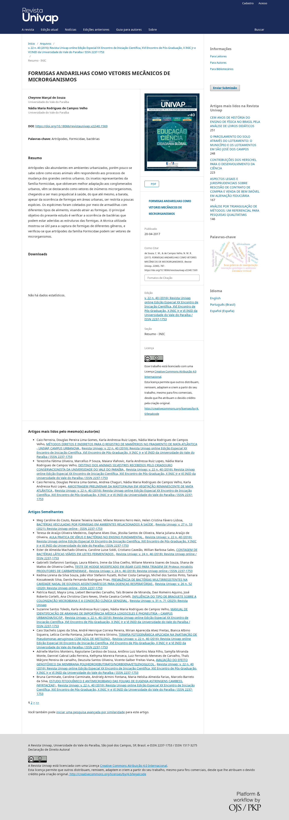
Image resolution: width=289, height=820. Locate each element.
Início (31, 43)
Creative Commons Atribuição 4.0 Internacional (133, 766)
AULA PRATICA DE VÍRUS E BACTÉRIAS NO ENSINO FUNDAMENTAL (96, 537)
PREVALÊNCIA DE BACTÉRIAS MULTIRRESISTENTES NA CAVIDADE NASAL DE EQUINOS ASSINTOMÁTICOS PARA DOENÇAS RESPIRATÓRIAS (112, 582)
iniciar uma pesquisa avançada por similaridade (90, 712)
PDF (153, 184)
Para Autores (218, 62)
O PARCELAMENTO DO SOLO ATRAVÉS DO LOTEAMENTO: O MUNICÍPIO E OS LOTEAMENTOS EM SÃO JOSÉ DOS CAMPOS (233, 142)
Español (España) (222, 311)
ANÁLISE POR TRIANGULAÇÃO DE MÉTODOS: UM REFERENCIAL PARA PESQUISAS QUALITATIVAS (234, 210)
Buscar (259, 29)
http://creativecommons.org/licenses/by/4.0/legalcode (107, 774)
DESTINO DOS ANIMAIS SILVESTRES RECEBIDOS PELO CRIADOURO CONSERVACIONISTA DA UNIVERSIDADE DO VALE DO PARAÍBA (104, 467)
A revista (28, 29)
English (215, 298)
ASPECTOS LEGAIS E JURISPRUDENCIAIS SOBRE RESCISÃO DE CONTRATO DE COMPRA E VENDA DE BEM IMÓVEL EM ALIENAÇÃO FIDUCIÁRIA (234, 187)
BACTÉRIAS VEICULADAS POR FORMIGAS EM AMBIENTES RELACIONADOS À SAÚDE (95, 524)
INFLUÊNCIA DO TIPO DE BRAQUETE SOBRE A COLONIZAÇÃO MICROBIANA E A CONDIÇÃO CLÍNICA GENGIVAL (116, 598)
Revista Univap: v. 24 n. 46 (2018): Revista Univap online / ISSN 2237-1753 (141, 571)
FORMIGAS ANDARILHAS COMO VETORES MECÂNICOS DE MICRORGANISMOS (170, 207)
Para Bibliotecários (221, 69)
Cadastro (248, 3)
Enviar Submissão (225, 88)
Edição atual (49, 29)
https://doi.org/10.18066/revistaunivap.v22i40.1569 (71, 126)
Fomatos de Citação (159, 278)
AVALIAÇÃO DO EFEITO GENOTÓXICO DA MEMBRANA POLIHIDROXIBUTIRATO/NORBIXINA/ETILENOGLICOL (112, 662)
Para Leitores (218, 56)
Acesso (263, 3)
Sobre (153, 29)
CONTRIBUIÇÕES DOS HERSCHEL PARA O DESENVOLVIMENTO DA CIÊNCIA (233, 164)
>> (37, 703)
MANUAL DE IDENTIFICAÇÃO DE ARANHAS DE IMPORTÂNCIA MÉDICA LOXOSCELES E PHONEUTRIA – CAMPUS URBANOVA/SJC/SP (112, 613)
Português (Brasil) (222, 305)
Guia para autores (129, 29)
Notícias (70, 29)
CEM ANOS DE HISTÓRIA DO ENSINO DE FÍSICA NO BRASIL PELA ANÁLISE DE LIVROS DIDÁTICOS (235, 121)
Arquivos (45, 43)
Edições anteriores (96, 29)
